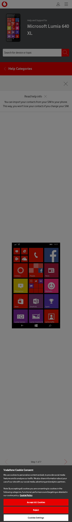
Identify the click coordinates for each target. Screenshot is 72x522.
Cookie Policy (26, 495)
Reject (36, 510)
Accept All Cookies (36, 502)
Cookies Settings (36, 517)
